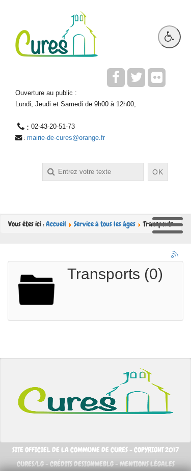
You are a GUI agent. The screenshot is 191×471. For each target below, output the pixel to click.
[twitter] (136, 77)
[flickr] (157, 77)
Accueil (56, 223)
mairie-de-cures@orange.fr (66, 137)
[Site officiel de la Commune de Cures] (56, 33)
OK (157, 172)
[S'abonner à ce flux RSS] (175, 255)
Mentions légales (147, 463)
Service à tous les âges (104, 223)
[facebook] (116, 77)
